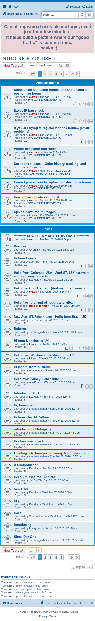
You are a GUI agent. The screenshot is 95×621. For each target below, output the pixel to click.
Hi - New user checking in (33, 441)
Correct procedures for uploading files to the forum (52, 182)
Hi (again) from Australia (32, 367)
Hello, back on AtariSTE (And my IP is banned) (49, 288)
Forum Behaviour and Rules (35, 149)
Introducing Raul (26, 393)
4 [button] (56, 73)
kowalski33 (35, 215)
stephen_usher (38, 332)
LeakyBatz (35, 528)
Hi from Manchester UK (31, 341)
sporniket (34, 261)
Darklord (34, 279)
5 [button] (61, 73)
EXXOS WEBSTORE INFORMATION (48, 173)
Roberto (20, 329)
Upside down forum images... (36, 212)
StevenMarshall (38, 516)
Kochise (20, 246)
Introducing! (23, 525)
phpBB (34, 612)
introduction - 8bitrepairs (32, 429)
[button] (32, 74)
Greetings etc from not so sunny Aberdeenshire (50, 453)
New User (21, 489)
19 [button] (71, 73)
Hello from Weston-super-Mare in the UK (44, 355)
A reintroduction (26, 465)
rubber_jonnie (38, 305)
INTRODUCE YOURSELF (29, 58)
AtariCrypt (35, 382)
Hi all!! (19, 501)
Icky (31, 344)
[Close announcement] (90, 24)
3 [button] (50, 73)
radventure (35, 370)
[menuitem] (13, 7)
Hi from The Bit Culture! (32, 417)
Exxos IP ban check (29, 110)
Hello (18, 513)
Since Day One (25, 537)
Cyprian (33, 249)
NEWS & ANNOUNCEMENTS (43, 99)
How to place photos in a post (36, 197)
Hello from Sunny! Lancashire (36, 379)
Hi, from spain (24, 405)
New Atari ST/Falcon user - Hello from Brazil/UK (50, 317)
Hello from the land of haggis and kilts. (43, 302)
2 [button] (45, 73)
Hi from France (25, 258)
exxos (33, 96)
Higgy (32, 358)
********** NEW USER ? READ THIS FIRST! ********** (51, 236)
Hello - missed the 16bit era (34, 477)
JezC (32, 320)
